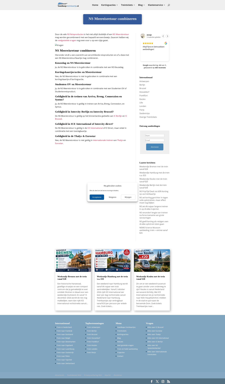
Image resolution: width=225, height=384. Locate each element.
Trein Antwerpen (93, 327)
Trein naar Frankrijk (64, 331)
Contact (120, 356)
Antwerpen (144, 81)
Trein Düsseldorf (93, 338)
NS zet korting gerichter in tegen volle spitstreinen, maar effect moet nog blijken (153, 200)
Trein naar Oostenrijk (65, 352)
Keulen (142, 99)
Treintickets (127, 5)
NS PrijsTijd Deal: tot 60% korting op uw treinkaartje (153, 192)
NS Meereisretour (121, 34)
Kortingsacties (108, 5)
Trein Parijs (91, 352)
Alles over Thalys (154, 334)
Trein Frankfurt (93, 342)
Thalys (120, 140)
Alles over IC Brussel (155, 327)
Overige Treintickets (148, 117)
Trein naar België (63, 338)
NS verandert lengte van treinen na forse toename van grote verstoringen (153, 215)
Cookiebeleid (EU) (74, 375)
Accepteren (96, 197)
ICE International (95, 128)
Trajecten (121, 352)
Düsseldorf (144, 92)
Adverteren (59, 375)
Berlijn (142, 85)
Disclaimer (118, 375)
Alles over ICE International (158, 338)
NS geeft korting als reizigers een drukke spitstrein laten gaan (153, 222)
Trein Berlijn (92, 331)
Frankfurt (143, 95)
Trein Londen (92, 349)
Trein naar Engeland (65, 345)
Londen (142, 106)
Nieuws (120, 342)
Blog (140, 5)
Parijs (141, 110)
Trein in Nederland (64, 327)
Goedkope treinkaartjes (126, 327)
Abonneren (155, 147)
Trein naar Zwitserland (66, 363)
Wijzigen (128, 197)
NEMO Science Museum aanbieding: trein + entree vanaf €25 (153, 230)
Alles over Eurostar (155, 331)
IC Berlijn (118, 116)
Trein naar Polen (63, 356)
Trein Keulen (92, 345)
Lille (141, 102)
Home (95, 5)
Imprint (108, 375)
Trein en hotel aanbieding (127, 349)
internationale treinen (103, 140)
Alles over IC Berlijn (155, 342)
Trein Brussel (92, 334)
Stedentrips (144, 113)
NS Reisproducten (75, 34)
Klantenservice (155, 5)
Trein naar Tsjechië (64, 360)
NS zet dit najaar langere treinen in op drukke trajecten (153, 207)
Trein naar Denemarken (66, 342)
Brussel (142, 88)
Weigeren (112, 197)
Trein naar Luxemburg (65, 349)
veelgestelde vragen (67, 40)
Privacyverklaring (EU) (93, 375)
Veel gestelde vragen (125, 345)
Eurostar (59, 143)
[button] (167, 36)
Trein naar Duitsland (65, 334)
